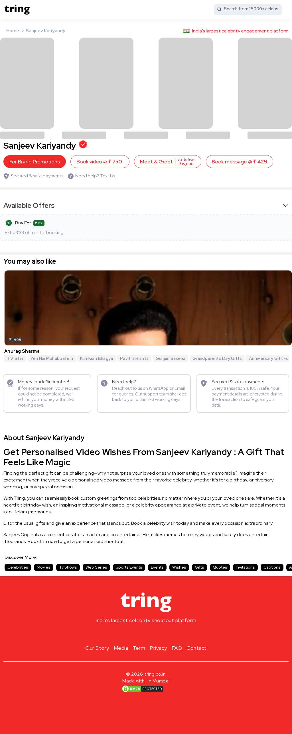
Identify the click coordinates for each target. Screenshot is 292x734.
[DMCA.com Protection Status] (142, 688)
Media (121, 648)
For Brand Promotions (34, 161)
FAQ (177, 648)
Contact (196, 648)
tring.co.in (155, 674)
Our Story (97, 648)
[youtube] (155, 634)
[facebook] (136, 634)
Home (12, 31)
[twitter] (146, 634)
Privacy (158, 648)
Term (139, 648)
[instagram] (127, 634)
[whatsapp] (164, 634)
